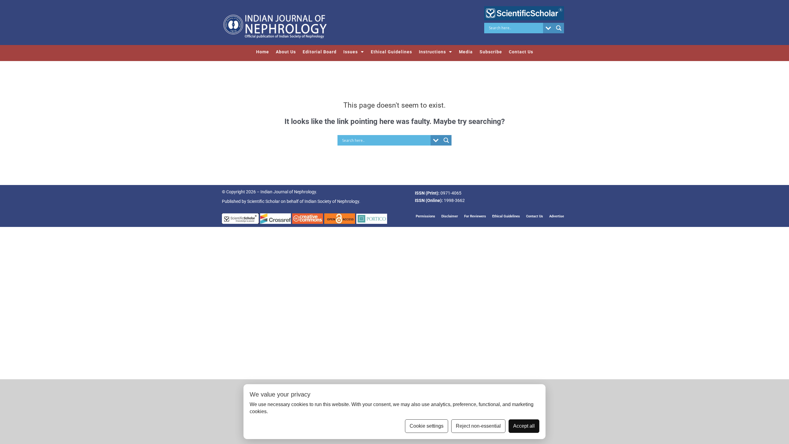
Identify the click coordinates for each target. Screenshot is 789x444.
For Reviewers (475, 216)
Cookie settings (427, 426)
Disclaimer (449, 216)
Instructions (432, 51)
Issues (350, 51)
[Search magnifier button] (559, 28)
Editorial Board (320, 51)
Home (262, 51)
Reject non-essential (478, 426)
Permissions (425, 216)
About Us (286, 51)
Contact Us (521, 51)
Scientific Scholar (263, 201)
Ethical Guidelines (391, 51)
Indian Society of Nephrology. (332, 201)
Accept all (524, 426)
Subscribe (491, 51)
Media (466, 51)
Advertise (556, 216)
